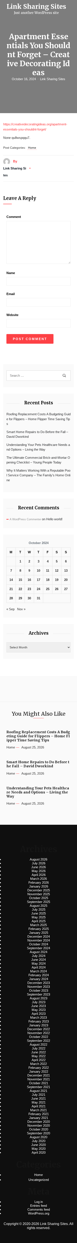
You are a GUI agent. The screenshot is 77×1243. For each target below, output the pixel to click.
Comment (13, 217)
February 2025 (38, 929)
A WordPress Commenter (25, 519)
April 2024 (39, 967)
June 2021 (38, 1098)
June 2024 (38, 959)
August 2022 (38, 1044)
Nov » (21, 609)
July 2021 (38, 1094)
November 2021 (38, 1079)
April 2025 (39, 921)
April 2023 (39, 1013)
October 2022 (38, 1037)
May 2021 (39, 1102)
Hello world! (54, 519)
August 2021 (38, 1091)
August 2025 (38, 905)
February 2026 (38, 882)
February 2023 (38, 1021)
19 (56, 580)
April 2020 (39, 1152)
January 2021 (38, 1118)
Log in (38, 1202)
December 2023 (38, 983)
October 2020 (38, 1129)
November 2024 (38, 940)
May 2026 (39, 871)
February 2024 (38, 975)
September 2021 (38, 1087)
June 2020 (38, 1145)
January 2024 (38, 979)
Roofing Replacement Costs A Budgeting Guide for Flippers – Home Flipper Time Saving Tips (38, 419)
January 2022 (38, 1071)
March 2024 (38, 971)
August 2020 (38, 1137)
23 (29, 589)
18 (47, 580)
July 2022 (38, 1048)
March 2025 (38, 925)
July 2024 (38, 956)
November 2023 (38, 986)
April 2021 (39, 1106)
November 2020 (38, 1125)
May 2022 (39, 1056)
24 (38, 589)
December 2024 (38, 936)
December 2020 (38, 1121)
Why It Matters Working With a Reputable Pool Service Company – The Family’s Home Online (38, 475)
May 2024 (39, 963)
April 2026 (39, 875)
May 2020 (39, 1148)
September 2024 (38, 948)
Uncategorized (38, 1180)
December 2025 (38, 890)
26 (56, 589)
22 (20, 589)
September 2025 (38, 902)
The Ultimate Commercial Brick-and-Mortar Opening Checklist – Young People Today (38, 460)
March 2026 (38, 878)
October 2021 (38, 1083)
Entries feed (38, 1205)
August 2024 (38, 952)
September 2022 (38, 1040)
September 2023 (38, 994)
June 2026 (38, 867)
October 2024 (38, 944)
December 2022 (38, 1029)
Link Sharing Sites (52, 79)
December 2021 (38, 1075)
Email (10, 294)
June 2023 (38, 1006)
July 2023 (38, 1002)
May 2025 (39, 917)
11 (47, 570)
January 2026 (38, 886)
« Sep (10, 609)
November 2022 (38, 1033)
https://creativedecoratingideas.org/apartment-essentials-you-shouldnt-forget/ (35, 126)
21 (11, 589)
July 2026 (38, 863)
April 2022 (39, 1060)
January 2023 (38, 1025)
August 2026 (38, 859)
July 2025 (38, 909)
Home (32, 147)
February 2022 (38, 1067)
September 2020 (38, 1133)
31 (38, 598)
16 (29, 580)
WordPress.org (38, 1213)
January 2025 (38, 932)
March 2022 (38, 1064)
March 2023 (38, 1017)
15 (20, 580)
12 (56, 570)
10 (38, 570)
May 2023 (39, 1010)
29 (20, 598)
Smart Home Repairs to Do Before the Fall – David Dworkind (37, 434)
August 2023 (38, 998)
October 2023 (38, 990)
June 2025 (38, 913)
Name (10, 273)
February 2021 (38, 1114)
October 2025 (38, 898)
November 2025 (38, 894)
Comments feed (38, 1209)
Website (12, 315)
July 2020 (38, 1141)
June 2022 (38, 1052)
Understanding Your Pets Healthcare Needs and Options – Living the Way (38, 447)
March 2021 (38, 1110)
